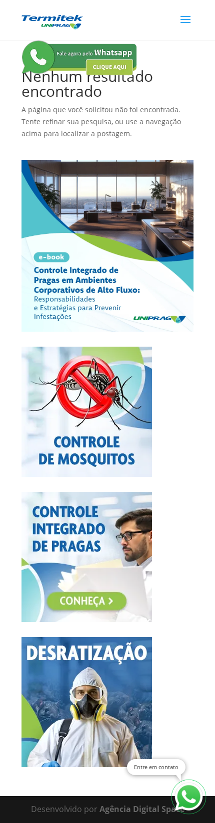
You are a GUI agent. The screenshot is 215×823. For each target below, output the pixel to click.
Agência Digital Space (142, 809)
